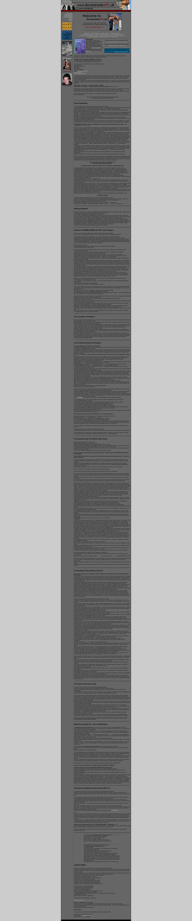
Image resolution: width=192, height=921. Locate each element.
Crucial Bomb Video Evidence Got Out (88, 35)
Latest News (69, 13)
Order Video (114, 36)
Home (70, 20)
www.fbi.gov (80, 397)
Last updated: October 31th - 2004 (122, 10)
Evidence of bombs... (115, 33)
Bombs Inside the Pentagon (102, 34)
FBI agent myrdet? (104, 33)
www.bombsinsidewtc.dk (80, 73)
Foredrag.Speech (68, 17)
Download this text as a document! (117, 45)
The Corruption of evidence (87, 34)
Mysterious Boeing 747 (119, 35)
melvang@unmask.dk (82, 71)
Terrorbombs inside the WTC (116, 34)
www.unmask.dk (78, 72)
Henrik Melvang (115, 810)
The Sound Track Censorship (106, 35)
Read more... (89, 51)
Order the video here (79, 900)
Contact (70, 19)
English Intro (87, 33)
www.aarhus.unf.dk (96, 47)
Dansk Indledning (95, 33)
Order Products (68, 15)
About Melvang (68, 14)
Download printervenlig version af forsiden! (117, 41)
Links (71, 18)
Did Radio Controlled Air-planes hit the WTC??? (99, 36)
